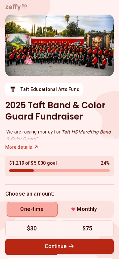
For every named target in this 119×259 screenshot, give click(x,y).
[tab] (32, 209)
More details (18, 147)
